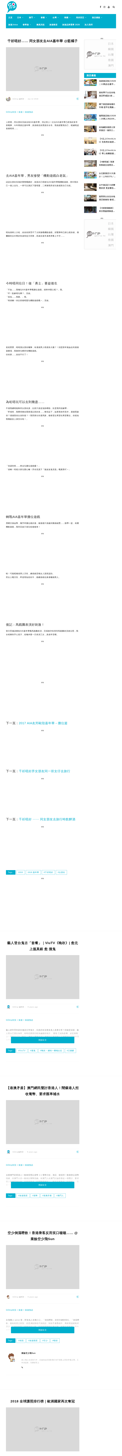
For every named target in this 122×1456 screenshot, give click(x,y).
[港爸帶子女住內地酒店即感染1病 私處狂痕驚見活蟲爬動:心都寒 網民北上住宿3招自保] (90, 97)
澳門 (31, 18)
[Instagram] (104, 7)
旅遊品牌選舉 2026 (71, 25)
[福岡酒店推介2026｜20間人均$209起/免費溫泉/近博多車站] (90, 117)
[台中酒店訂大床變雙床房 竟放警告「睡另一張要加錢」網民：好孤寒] (90, 188)
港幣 (36, 1196)
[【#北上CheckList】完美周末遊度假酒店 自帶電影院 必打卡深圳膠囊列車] (90, 140)
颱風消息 (41, 25)
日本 (19, 18)
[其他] (77, 100)
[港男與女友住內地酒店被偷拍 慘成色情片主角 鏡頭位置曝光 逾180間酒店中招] (90, 198)
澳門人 (61, 1196)
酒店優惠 (96, 18)
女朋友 (62, 872)
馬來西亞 (80, 18)
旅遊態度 (24, 1196)
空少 (46, 1341)
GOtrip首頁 (11, 112)
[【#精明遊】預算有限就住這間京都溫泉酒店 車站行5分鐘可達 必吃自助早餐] (90, 163)
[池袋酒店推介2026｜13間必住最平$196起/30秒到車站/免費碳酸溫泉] (90, 83)
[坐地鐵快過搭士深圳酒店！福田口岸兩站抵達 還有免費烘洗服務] (90, 129)
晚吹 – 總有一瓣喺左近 (51, 1051)
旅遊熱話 (29, 112)
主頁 (10, 18)
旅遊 (21, 112)
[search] (114, 7)
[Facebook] (100, 7)
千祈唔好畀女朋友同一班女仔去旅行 (44, 771)
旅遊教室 (53, 25)
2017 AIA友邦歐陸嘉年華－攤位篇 (43, 723)
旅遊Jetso (13, 25)
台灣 (55, 18)
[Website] (22, 1367)
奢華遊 (26, 25)
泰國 (43, 18)
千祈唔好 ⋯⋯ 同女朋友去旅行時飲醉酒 (47, 819)
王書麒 (71, 1051)
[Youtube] (109, 7)
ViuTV (22, 1051)
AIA (21, 872)
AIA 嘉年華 (34, 872)
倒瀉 (22, 1341)
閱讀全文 (43, 1040)
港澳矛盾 (48, 1196)
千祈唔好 (49, 872)
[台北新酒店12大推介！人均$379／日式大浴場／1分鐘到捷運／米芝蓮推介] (90, 175)
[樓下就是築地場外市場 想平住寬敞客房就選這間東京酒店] (90, 106)
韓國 (66, 18)
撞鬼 (33, 1051)
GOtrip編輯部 (18, 1152)
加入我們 (89, 25)
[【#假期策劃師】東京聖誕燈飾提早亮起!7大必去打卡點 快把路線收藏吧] (90, 210)
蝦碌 (56, 1341)
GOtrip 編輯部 (18, 99)
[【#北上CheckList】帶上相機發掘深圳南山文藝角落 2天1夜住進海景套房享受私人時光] (90, 152)
